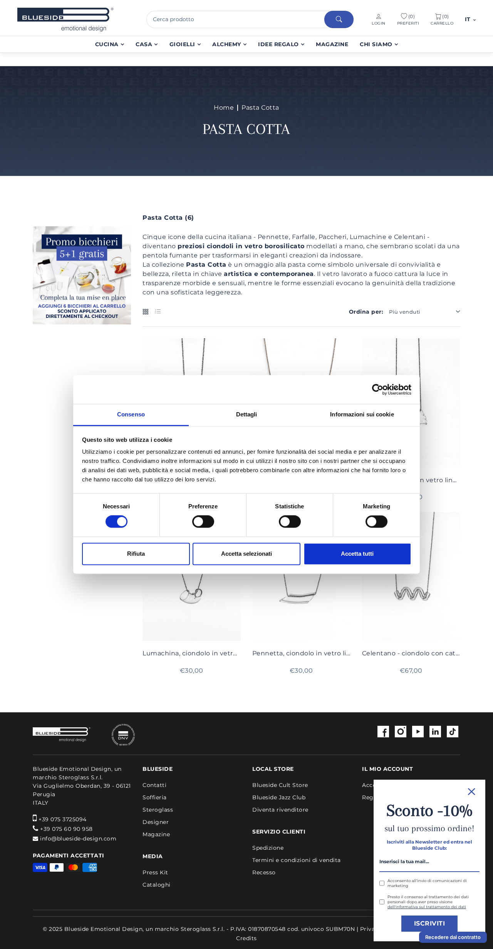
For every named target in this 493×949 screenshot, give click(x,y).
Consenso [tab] (131, 414)
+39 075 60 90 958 (66, 828)
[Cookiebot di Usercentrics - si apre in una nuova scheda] (377, 389)
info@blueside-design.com (78, 838)
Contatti (154, 785)
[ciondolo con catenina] (411, 576)
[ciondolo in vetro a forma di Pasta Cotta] (192, 576)
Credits (246, 938)
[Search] (339, 19)
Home (224, 108)
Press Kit (155, 872)
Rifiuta (136, 553)
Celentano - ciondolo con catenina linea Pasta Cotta (411, 653)
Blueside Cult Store (280, 785)
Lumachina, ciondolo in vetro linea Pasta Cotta (192, 653)
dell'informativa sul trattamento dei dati (426, 906)
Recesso (264, 872)
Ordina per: (366, 311)
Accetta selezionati (246, 553)
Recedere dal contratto (453, 937)
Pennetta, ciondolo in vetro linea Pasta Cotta (301, 653)
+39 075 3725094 (63, 819)
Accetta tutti (357, 553)
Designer (156, 822)
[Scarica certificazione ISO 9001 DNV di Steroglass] (113, 735)
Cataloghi (157, 884)
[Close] (429, 791)
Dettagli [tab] (246, 414)
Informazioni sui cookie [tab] (362, 414)
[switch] (203, 522)
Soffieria (155, 797)
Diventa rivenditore (280, 809)
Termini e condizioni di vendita (296, 860)
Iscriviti (429, 923)
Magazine (156, 834)
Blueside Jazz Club (278, 797)
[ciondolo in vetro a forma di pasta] (301, 576)
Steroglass (158, 809)
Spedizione (267, 847)
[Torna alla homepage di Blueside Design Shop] (62, 734)
